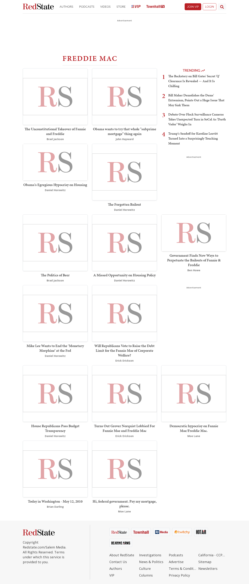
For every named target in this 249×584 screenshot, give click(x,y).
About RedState (121, 555)
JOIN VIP (193, 6)
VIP (111, 575)
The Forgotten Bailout (124, 204)
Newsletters (207, 568)
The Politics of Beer (55, 275)
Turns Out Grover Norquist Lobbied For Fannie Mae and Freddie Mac (124, 428)
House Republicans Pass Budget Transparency (55, 428)
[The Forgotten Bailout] (124, 172)
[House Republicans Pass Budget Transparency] (55, 393)
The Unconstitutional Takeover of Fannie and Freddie (55, 131)
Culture (145, 568)
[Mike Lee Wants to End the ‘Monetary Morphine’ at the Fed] (55, 313)
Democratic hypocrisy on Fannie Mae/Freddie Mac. (194, 428)
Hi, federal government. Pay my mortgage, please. (125, 504)
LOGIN (209, 6)
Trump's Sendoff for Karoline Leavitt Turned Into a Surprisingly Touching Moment (193, 138)
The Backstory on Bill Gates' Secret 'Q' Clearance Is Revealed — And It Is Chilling (194, 81)
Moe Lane (193, 436)
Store (121, 6)
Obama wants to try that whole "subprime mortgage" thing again (124, 131)
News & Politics (151, 562)
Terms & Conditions (183, 568)
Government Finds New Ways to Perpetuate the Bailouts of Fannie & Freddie (194, 260)
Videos (105, 6)
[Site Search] (222, 6)
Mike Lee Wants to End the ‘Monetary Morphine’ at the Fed (55, 348)
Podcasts (86, 6)
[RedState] (38, 6)
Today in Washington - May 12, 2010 (55, 501)
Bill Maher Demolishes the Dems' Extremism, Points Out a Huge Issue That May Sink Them (196, 100)
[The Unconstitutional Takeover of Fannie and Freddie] (55, 96)
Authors (66, 6)
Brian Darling (55, 506)
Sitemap (204, 562)
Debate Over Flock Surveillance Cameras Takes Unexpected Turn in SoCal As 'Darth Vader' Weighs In (197, 119)
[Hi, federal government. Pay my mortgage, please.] (124, 469)
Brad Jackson (55, 139)
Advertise (176, 562)
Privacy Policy (179, 575)
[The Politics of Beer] (55, 242)
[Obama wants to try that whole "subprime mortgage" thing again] (124, 96)
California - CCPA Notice (212, 555)
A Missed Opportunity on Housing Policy (124, 275)
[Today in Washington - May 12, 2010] (55, 469)
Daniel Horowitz (55, 190)
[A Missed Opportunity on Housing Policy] (124, 242)
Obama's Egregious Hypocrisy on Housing (55, 184)
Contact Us (118, 562)
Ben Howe (193, 270)
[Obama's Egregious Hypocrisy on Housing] (55, 162)
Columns (146, 575)
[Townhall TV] (155, 7)
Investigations (150, 555)
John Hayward (125, 139)
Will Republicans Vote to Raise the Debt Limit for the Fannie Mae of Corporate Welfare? (124, 350)
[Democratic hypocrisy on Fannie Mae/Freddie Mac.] (193, 393)
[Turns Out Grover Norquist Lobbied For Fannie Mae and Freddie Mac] (124, 393)
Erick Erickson (124, 360)
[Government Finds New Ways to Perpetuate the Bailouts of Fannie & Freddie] (193, 232)
